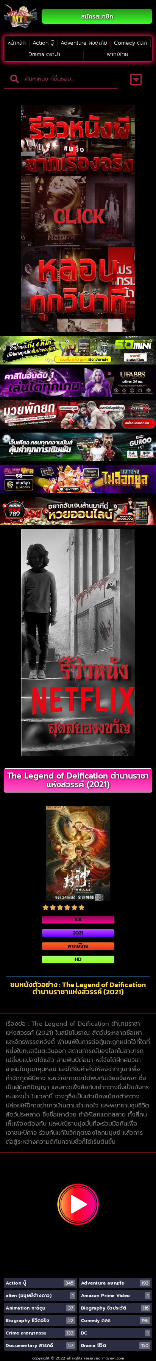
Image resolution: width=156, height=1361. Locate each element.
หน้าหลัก (17, 43)
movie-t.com (113, 1358)
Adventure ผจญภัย (84, 43)
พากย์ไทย (117, 54)
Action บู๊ (43, 43)
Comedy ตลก (130, 43)
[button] (136, 79)
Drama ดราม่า (44, 54)
